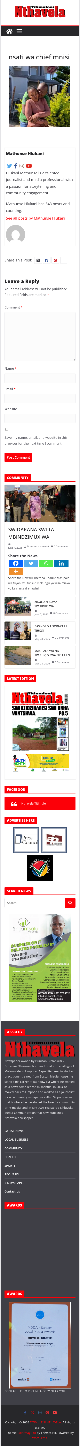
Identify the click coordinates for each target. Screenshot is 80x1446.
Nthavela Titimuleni (34, 803)
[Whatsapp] (46, 563)
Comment (14, 307)
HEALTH (10, 1157)
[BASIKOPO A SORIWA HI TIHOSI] (18, 633)
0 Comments (61, 546)
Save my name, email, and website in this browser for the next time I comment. (36, 440)
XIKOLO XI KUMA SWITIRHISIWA (45, 604)
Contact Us (12, 1191)
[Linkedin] (61, 563)
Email (10, 389)
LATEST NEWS (14, 1131)
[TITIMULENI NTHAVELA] (9, 31)
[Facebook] (16, 563)
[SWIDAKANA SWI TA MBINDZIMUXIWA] (40, 503)
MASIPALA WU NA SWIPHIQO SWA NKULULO (52, 653)
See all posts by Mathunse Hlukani (35, 218)
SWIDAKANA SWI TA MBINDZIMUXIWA (31, 533)
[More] (16, 571)
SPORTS (10, 1165)
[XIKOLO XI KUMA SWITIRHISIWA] (18, 608)
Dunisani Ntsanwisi (38, 546)
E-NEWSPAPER (14, 1183)
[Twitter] (31, 563)
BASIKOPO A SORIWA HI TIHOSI (50, 628)
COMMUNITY (13, 1148)
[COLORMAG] (40, 1042)
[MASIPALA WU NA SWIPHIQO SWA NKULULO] (18, 657)
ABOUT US (12, 1174)
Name (11, 368)
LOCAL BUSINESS (16, 1139)
